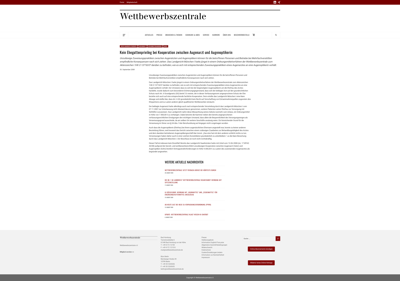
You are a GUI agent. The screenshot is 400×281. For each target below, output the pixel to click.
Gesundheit (142, 46)
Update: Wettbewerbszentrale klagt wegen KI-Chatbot (186, 214)
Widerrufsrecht (207, 247)
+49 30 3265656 (169, 264)
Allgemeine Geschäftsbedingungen (214, 245)
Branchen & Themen (173, 35)
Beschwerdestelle (241, 35)
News (165, 46)
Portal (122, 2)
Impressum (206, 257)
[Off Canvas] (124, 35)
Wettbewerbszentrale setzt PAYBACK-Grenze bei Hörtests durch (190, 170)
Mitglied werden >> (127, 252)
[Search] (276, 35)
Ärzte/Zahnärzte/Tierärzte (129, 46)
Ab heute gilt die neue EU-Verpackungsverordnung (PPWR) (188, 204)
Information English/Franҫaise (213, 242)
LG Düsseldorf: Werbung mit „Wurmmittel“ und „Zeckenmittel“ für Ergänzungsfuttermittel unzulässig (191, 193)
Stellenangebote (207, 240)
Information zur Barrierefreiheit (213, 255)
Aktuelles (149, 35)
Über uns (227, 35)
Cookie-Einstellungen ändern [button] (212, 252)
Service (206, 35)
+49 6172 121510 (169, 247)
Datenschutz (206, 250)
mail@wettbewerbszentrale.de (172, 250)
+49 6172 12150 (169, 245)
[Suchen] (278, 238)
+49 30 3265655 (168, 266)
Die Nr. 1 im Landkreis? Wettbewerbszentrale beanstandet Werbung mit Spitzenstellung (193, 181)
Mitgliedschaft (132, 2)
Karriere (216, 35)
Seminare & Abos (192, 35)
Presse (159, 35)
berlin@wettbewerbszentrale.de (172, 269)
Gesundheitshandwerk (155, 46)
